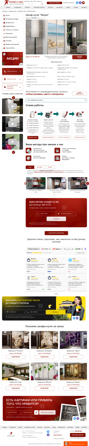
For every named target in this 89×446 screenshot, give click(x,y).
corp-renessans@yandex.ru (76, 438)
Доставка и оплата (39, 7)
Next (13, 152)
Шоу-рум (50, 7)
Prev (13, 98)
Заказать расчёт (79, 57)
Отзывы (76, 7)
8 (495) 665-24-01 (68, 1)
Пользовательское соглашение (53, 443)
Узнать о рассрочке (64, 137)
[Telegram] (77, 3)
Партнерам (70, 427)
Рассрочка (59, 7)
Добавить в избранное (58, 438)
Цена (30, 167)
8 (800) (76, 431)
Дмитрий (54, 258)
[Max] (80, 3)
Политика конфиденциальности (36, 443)
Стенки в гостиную (12, 30)
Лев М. (74, 258)
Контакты (84, 7)
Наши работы (10, 48)
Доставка (39, 167)
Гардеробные (10, 26)
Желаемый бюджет (66, 213)
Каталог (27, 7)
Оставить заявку (32, 137)
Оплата (50, 167)
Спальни (8, 40)
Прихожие (9, 33)
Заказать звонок (54, 2)
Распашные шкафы (12, 19)
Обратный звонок (77, 434)
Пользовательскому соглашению (27, 317)
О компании (17, 7)
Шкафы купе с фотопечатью (27, 11)
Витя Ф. (74, 276)
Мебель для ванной (12, 44)
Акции (68, 7)
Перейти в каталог (80, 137)
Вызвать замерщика (48, 137)
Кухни (8, 15)
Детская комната (11, 37)
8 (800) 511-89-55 (68, 2)
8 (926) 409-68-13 (68, 4)
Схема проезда (57, 435)
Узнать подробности (79, 93)
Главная (8, 7)
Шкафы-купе (12, 11)
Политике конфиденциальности (14, 317)
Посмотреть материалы (56, 233)
